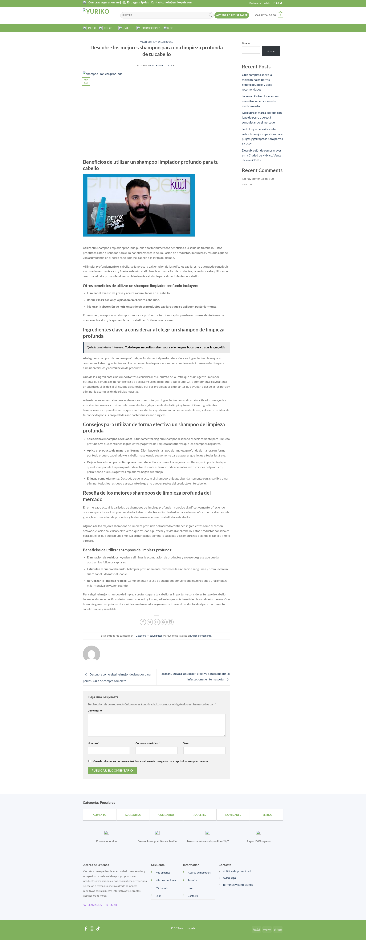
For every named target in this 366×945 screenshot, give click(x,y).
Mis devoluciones (166, 880)
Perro (107, 28)
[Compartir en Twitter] (150, 622)
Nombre (93, 743)
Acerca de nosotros (199, 872)
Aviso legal (230, 877)
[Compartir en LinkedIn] (170, 622)
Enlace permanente (200, 635)
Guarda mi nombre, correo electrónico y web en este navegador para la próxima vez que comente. (150, 761)
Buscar (246, 43)
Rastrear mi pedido (259, 3)
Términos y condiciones (238, 884)
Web (186, 743)
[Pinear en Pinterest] (164, 622)
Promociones (150, 28)
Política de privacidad (237, 871)
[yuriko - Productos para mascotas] (99, 15)
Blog (170, 28)
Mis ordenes (163, 872)
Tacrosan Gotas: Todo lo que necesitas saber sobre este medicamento (260, 100)
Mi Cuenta (162, 888)
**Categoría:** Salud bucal (156, 42)
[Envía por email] (157, 622)
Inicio (91, 28)
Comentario (96, 710)
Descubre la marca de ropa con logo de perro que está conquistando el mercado (262, 117)
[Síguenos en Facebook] (274, 3)
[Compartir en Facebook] (143, 622)
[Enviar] (210, 15)
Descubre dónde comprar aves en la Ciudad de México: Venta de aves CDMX (262, 155)
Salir (158, 895)
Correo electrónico (148, 743)
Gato (126, 28)
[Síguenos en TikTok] (281, 3)
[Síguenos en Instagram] (277, 3)
